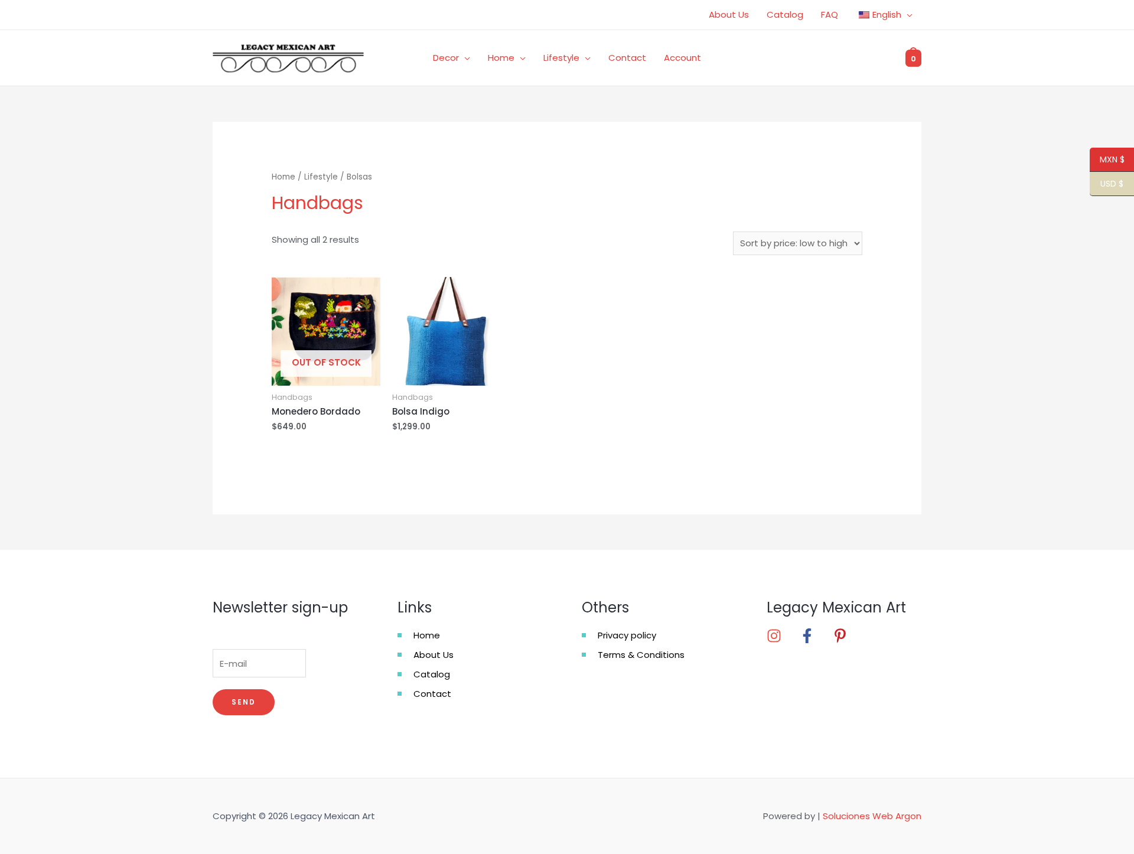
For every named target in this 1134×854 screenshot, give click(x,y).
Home (501, 57)
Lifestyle (561, 57)
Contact (627, 57)
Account (682, 57)
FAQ (829, 14)
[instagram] (782, 635)
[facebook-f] (815, 635)
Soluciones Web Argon (872, 816)
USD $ (1106, 184)
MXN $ (1107, 160)
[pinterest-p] (844, 635)
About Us (729, 14)
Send (244, 702)
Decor (446, 57)
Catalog (785, 14)
